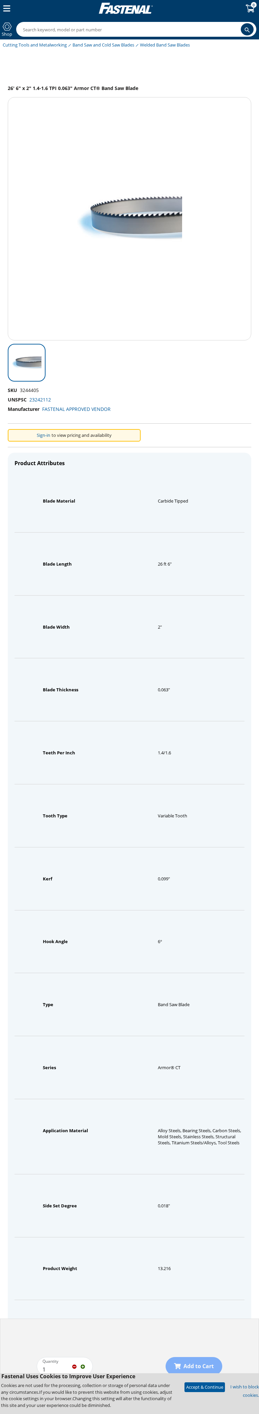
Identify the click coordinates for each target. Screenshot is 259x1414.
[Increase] (83, 1366)
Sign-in (43, 435)
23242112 (40, 399)
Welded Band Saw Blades (165, 45)
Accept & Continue (204, 1387)
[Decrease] (74, 1366)
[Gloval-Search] (247, 29)
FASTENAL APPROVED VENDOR (76, 409)
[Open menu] (5, 8)
